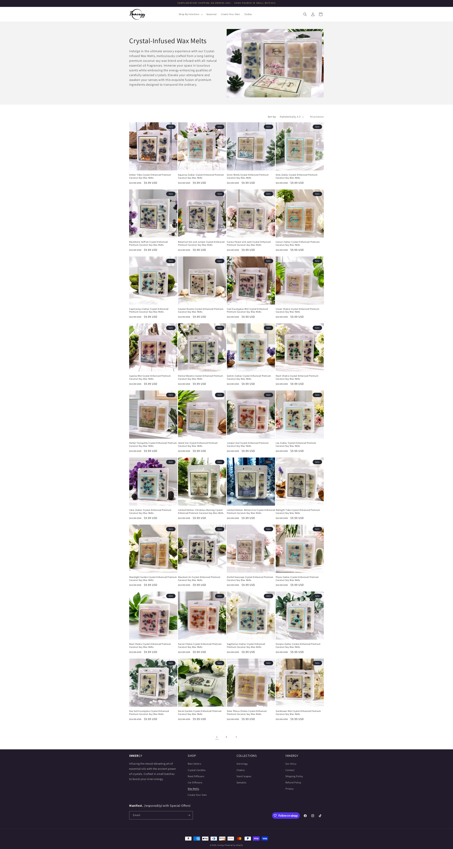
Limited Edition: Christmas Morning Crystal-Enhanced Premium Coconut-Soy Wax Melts (200, 511)
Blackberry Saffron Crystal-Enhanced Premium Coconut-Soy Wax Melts (148, 243)
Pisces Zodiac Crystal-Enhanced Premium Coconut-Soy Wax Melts (297, 579)
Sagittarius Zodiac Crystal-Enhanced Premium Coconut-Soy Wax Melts (246, 645)
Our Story (290, 763)
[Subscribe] (189, 815)
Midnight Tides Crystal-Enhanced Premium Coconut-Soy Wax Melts (298, 511)
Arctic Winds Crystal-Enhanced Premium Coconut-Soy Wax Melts (248, 176)
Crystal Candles (197, 770)
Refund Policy (293, 782)
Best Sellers (194, 763)
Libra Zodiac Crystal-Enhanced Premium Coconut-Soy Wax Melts (150, 511)
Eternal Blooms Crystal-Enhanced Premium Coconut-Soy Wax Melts (200, 377)
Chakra (241, 770)
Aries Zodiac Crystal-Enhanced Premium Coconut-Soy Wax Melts (296, 176)
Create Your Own (197, 794)
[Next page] (236, 737)
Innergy (220, 845)
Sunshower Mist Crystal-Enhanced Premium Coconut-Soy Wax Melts (298, 713)
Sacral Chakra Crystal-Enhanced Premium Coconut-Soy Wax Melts (200, 645)
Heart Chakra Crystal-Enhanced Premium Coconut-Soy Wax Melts (297, 377)
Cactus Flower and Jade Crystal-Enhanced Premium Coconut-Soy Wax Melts (249, 243)
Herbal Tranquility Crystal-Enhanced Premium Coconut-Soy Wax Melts (153, 444)
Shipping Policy (294, 776)
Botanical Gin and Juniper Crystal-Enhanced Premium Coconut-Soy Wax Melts (201, 243)
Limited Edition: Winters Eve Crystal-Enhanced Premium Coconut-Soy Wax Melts (251, 511)
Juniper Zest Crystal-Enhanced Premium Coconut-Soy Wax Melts (248, 444)
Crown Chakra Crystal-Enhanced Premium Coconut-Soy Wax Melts (297, 310)
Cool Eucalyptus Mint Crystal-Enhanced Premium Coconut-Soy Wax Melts (247, 310)
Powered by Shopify (234, 845)
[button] (190, 14)
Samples (241, 782)
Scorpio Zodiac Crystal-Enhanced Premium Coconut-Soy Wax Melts (298, 645)
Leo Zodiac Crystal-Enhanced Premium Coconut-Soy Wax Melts (296, 444)
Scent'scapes (244, 776)
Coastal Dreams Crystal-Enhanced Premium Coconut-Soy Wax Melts (200, 310)
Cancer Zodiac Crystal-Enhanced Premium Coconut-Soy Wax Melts (298, 243)
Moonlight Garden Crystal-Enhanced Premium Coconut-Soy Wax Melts (153, 579)
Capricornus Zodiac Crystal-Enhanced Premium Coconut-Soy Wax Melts (148, 310)
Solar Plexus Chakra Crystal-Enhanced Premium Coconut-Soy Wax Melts (247, 713)
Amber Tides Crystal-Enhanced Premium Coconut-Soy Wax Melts (150, 176)
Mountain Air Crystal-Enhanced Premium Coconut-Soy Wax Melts (199, 579)
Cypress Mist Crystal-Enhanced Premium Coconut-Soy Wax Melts (150, 377)
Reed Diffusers (196, 776)
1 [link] (217, 737)
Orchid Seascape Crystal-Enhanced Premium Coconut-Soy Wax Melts (250, 579)
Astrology (242, 763)
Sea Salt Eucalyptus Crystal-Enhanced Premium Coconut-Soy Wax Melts (149, 713)
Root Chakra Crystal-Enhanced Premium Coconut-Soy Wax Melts (150, 645)
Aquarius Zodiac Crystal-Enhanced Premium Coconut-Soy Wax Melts (201, 176)
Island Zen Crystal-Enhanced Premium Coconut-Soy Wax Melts (198, 444)
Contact (289, 770)
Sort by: (272, 116)
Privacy (289, 788)
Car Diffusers (195, 782)
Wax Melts (193, 788)
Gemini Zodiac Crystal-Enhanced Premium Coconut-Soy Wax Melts (249, 377)
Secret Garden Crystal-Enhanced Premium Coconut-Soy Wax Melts (200, 713)
